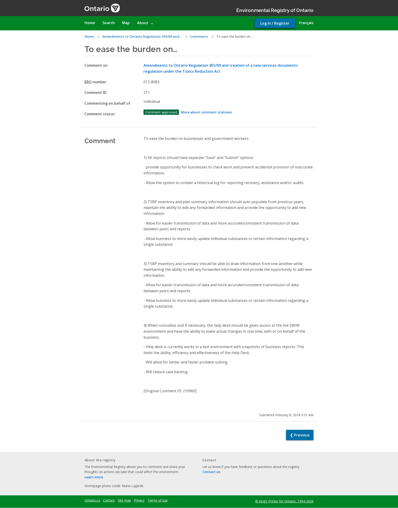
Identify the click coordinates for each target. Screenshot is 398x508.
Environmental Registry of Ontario (274, 9)
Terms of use (158, 500)
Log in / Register (275, 23)
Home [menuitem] (90, 22)
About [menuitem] (142, 22)
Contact (109, 500)
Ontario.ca (92, 500)
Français (306, 22)
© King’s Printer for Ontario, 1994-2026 (284, 501)
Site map (124, 500)
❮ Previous (300, 435)
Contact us (211, 472)
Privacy (139, 500)
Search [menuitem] (108, 22)
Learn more (94, 477)
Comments (199, 36)
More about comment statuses (206, 112)
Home (89, 36)
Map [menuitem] (126, 22)
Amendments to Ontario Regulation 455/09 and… (142, 36)
